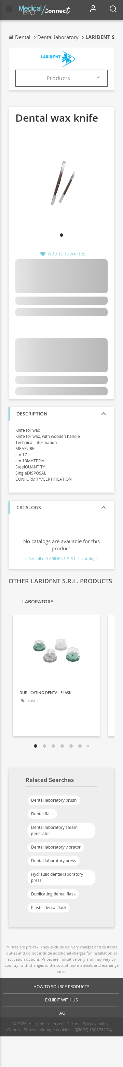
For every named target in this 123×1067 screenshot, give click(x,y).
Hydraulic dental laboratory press (57, 877)
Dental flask (42, 814)
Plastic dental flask (48, 907)
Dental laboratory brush (54, 800)
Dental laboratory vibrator (56, 847)
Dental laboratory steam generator (54, 830)
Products (58, 78)
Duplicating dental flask (53, 894)
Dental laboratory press (53, 861)
